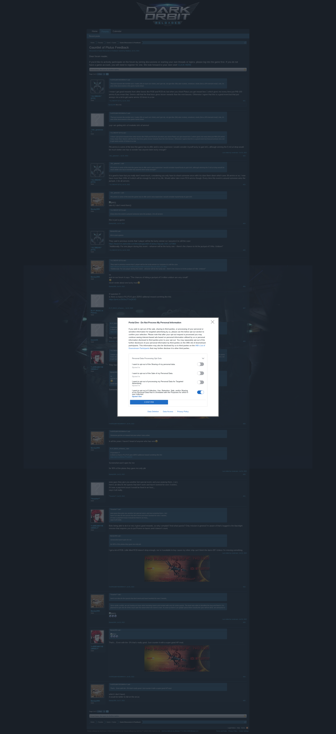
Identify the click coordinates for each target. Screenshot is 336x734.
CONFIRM (149, 402)
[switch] (200, 364)
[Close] (213, 322)
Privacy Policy (183, 411)
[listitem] (168, 358)
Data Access (168, 411)
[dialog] (168, 367)
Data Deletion (153, 411)
